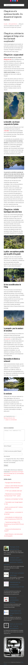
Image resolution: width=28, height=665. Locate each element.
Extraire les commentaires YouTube (14, 499)
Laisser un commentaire (11, 419)
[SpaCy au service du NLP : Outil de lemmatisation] (6, 626)
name (7, 446)
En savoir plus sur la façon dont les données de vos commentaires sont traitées (14, 473)
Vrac (14, 418)
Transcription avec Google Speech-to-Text (13, 503)
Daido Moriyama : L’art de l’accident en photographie (13, 535)
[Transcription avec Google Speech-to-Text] (6, 612)
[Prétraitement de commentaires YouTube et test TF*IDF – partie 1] (6, 584)
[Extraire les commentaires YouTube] (6, 599)
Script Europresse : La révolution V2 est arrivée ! (13, 513)
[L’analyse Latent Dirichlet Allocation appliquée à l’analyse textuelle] (6, 559)
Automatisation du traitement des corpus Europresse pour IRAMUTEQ (13, 518)
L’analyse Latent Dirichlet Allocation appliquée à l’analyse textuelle (13, 486)
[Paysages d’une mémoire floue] (6, 548)
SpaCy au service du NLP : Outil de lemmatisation (13, 508)
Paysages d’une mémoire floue (12, 482)
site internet (7, 456)
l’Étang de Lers (7, 59)
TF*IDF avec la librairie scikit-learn (13, 490)
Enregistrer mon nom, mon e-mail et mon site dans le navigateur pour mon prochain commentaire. (14, 460)
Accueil (5, 23)
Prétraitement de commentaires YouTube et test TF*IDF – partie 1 (12, 494)
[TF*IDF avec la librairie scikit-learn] (6, 575)
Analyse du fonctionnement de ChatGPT (12, 530)
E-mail (12, 451)
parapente (7, 339)
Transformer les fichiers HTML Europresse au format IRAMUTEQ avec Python (14, 524)
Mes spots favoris (13, 23)
